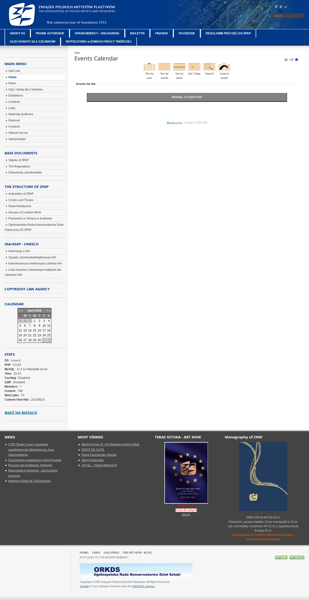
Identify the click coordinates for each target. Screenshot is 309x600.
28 (30, 340)
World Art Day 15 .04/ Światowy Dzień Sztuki (110, 444)
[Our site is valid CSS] (281, 558)
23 (39, 335)
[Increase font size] (276, 6)
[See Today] (194, 69)
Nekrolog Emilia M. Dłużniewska (29, 481)
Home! (84, 552)
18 (48, 330)
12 (20, 330)
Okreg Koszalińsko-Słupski (99, 455)
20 (25, 335)
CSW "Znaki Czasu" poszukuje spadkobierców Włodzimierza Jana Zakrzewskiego (31, 450)
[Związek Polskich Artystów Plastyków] (62, 14)
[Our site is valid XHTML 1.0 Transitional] (296, 558)
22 (34, 335)
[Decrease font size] (286, 6)
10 (44, 325)
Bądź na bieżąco (21, 412)
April (31, 310)
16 (39, 330)
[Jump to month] (224, 69)
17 (44, 330)
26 (20, 340)
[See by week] (179, 69)
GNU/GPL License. (143, 586)
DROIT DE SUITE (92, 449)
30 (39, 340)
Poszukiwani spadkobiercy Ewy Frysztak (34, 460)
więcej (186, 514)
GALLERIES (111, 552)
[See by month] (164, 69)
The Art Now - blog (137, 552)
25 (48, 335)
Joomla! (84, 586)
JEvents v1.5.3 (175, 122)
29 (34, 340)
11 (48, 325)
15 (34, 330)
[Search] (209, 69)
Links (96, 552)
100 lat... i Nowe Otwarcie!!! (99, 465)
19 (20, 335)
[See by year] (149, 69)
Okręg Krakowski (92, 460)
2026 (38, 310)
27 (25, 340)
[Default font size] (281, 6)
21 (30, 335)
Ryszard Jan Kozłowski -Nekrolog (30, 465)
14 (30, 330)
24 (44, 335)
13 (25, 330)
